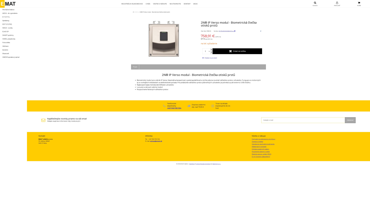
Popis (135, 67)
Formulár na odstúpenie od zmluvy (263, 139)
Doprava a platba (257, 142)
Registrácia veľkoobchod (132, 4)
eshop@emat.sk (156, 141)
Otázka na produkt (210, 58)
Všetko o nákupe (160, 4)
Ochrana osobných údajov (260, 149)
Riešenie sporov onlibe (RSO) (261, 154)
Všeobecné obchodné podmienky (263, 144)
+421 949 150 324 (174, 108)
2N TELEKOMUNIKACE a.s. (226, 31)
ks (209, 51)
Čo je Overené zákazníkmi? (261, 157)
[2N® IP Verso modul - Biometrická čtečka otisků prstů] (163, 39)
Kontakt (187, 4)
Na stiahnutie (175, 4)
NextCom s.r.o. (217, 164)
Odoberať (350, 120)
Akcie (195, 4)
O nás (148, 4)
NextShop (192, 164)
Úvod (136, 12)
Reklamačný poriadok (259, 147)
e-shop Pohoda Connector (203, 164)
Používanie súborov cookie (261, 152)
